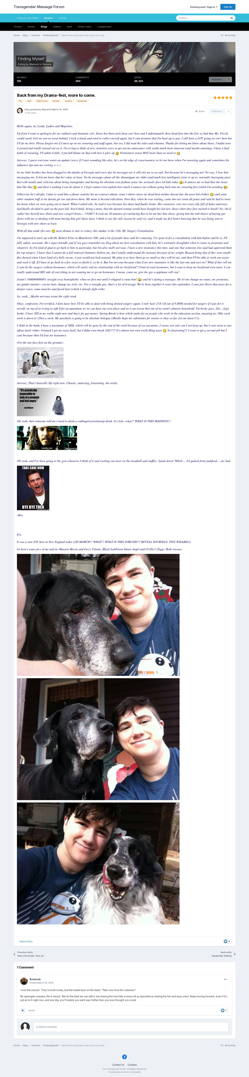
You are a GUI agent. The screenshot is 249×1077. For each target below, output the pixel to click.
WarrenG (34, 64)
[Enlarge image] (117, 153)
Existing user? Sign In (203, 7)
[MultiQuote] (22, 1010)
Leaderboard (104, 26)
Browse (48, 18)
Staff (69, 26)
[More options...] (225, 979)
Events (31, 26)
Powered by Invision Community (124, 1072)
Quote (31, 1010)
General (47, 64)
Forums (18, 26)
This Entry (218, 18)
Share (201, 111)
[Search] (231, 18)
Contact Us (118, 1064)
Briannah (35, 979)
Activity (62, 18)
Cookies (132, 1064)
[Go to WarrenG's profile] (20, 111)
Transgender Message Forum (39, 7)
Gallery (57, 26)
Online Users (84, 26)
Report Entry (26, 941)
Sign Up (228, 6)
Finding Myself (31, 58)
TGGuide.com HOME (27, 18)
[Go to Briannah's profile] (24, 981)
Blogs (44, 26)
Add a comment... (48, 1026)
